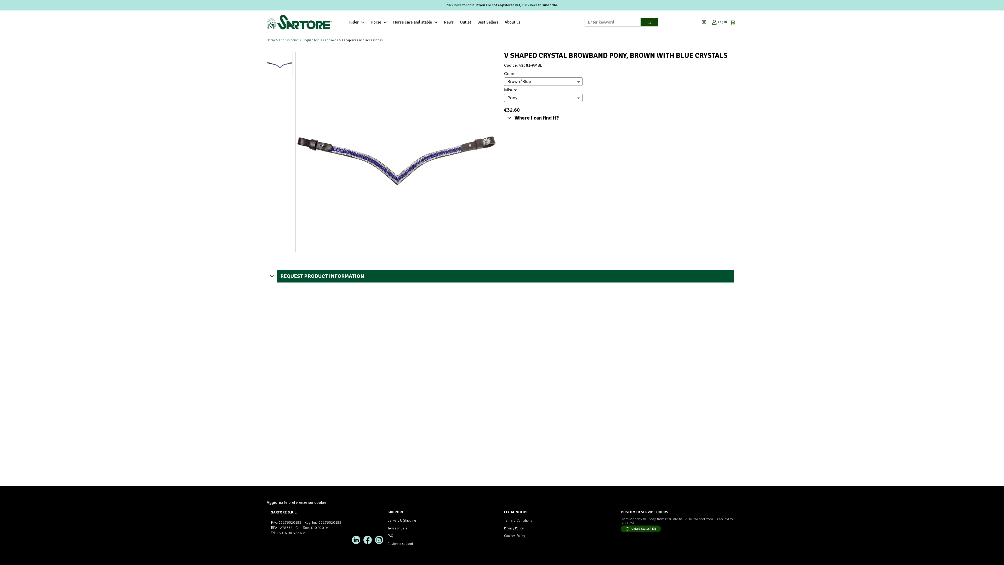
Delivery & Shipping (401, 520)
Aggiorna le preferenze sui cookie (296, 502)
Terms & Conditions (518, 520)
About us (512, 22)
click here (529, 5)
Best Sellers (487, 22)
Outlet (465, 22)
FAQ (390, 536)
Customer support (400, 544)
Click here (453, 5)
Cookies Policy (514, 536)
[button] (719, 22)
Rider (354, 22)
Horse (376, 22)
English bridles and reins (320, 40)
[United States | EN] (705, 21)
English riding (289, 40)
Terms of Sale (397, 528)
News (449, 22)
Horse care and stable (412, 22)
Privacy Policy (514, 528)
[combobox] (610, 22)
